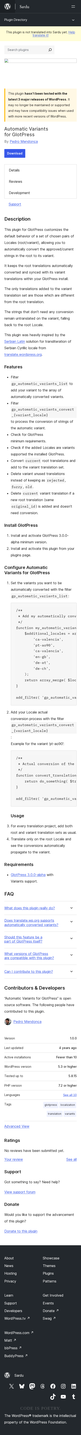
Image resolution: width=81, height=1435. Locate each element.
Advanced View (16, 1126)
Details (14, 170)
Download (14, 153)
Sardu (19, 1375)
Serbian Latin (14, 341)
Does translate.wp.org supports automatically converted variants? (31, 922)
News (8, 1266)
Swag (49, 1318)
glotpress (50, 1104)
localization (67, 1104)
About (9, 1258)
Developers (13, 1311)
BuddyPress (16, 1356)
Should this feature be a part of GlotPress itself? (23, 939)
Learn (8, 1295)
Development (19, 193)
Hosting (10, 1273)
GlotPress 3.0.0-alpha (28, 875)
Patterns (49, 1281)
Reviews (15, 181)
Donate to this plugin (20, 1231)
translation (54, 1113)
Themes (49, 1266)
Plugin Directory (15, 20)
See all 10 (70, 1095)
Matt (10, 1340)
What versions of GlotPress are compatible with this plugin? (29, 956)
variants (70, 1113)
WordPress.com (19, 1333)
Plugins (48, 1273)
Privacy (10, 1281)
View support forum (19, 1192)
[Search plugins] (50, 49)
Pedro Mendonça (24, 141)
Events (48, 1303)
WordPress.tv (17, 1318)
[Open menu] (74, 6)
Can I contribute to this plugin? (28, 972)
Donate (51, 1311)
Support (15, 204)
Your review (13, 1159)
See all (71, 1159)
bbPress (13, 1348)
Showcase (51, 1258)
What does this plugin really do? (29, 908)
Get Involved (53, 1295)
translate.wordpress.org (23, 354)
